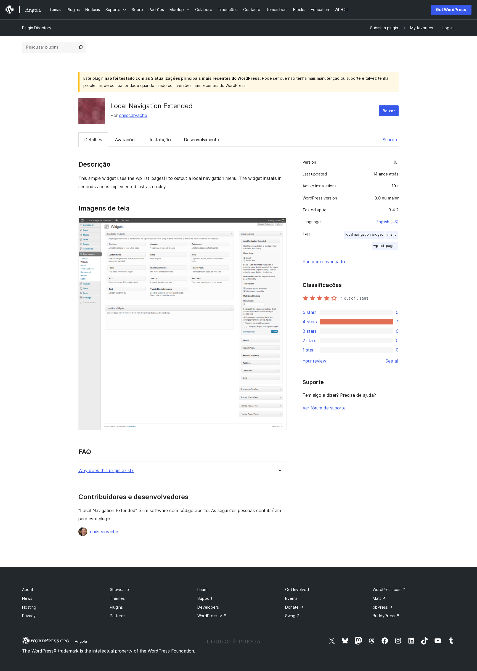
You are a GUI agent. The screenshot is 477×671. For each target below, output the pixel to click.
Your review (314, 361)
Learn (202, 589)
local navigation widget (364, 234)
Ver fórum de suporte (324, 408)
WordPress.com (389, 589)
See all (392, 361)
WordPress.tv (212, 615)
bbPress (383, 607)
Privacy (29, 615)
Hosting (29, 607)
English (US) (388, 221)
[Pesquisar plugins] (80, 47)
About (27, 589)
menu (391, 234)
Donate (294, 607)
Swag (292, 615)
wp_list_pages (384, 246)
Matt (379, 598)
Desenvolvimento (201, 139)
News (27, 598)
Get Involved (297, 589)
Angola (81, 641)
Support (204, 598)
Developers (208, 607)
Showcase (119, 589)
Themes (117, 598)
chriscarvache (133, 115)
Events (291, 598)
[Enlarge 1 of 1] (279, 225)
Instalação (160, 139)
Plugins (116, 607)
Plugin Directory (36, 27)
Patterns (117, 615)
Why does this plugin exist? (106, 470)
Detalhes (93, 139)
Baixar (389, 110)
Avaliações (126, 139)
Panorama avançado (324, 261)
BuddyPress (386, 615)
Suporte (391, 139)
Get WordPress (451, 9)
